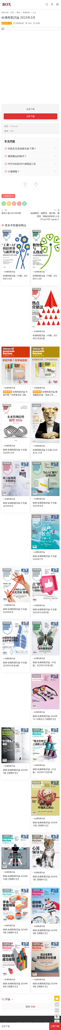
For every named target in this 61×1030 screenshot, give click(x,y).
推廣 (38, 23)
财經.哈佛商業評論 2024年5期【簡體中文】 (15, 931)
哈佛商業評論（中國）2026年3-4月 (45, 277)
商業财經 (20, 23)
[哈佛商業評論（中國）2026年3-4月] (45, 249)
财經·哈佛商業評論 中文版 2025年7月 (45, 557)
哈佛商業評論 (8, 196)
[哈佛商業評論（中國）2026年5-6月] (15, 249)
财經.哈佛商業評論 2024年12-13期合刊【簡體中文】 (45, 717)
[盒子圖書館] (6, 4)
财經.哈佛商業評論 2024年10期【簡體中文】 (15, 877)
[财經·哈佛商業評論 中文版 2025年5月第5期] (45, 585)
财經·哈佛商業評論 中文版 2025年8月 (45, 504)
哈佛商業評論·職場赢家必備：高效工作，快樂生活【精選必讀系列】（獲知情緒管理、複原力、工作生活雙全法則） (45, 393)
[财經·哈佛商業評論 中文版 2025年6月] (15, 584)
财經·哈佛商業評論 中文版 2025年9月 (15, 504)
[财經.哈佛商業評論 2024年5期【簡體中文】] (15, 905)
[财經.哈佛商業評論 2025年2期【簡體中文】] (15, 745)
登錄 (33, 1006)
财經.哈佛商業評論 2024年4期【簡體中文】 (45, 931)
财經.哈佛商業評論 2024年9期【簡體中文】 (45, 985)
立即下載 (30, 116)
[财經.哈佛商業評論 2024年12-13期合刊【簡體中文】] (45, 691)
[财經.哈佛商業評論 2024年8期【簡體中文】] (15, 959)
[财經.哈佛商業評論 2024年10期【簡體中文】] (15, 851)
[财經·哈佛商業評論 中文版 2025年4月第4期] (15, 638)
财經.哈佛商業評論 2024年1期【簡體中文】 (45, 878)
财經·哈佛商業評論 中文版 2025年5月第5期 (45, 611)
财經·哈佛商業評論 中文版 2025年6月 (15, 610)
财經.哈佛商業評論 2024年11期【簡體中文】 (45, 824)
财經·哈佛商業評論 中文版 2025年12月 (15, 451)
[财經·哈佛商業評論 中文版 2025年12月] (15, 423)
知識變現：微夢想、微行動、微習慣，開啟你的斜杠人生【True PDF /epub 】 (45, 216)
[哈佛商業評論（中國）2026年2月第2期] (45, 308)
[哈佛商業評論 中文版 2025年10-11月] (45, 423)
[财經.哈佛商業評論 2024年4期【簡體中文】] (45, 905)
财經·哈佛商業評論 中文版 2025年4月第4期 (15, 664)
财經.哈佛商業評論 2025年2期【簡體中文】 (15, 771)
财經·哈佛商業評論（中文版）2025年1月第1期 (44, 770)
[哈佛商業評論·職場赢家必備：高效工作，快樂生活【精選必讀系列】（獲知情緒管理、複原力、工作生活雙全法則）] (45, 366)
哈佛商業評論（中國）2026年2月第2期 (45, 337)
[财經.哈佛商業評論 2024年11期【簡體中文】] (45, 798)
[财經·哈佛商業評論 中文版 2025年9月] (15, 478)
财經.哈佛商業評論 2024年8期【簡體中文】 (15, 985)
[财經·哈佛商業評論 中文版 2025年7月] (45, 531)
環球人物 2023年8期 (11, 213)
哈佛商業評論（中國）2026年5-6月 (15, 277)
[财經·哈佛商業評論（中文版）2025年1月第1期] (45, 744)
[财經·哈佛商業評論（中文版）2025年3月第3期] (45, 638)
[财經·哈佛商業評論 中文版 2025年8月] (45, 478)
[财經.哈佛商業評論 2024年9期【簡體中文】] (45, 959)
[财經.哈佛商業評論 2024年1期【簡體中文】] (45, 852)
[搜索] (46, 4)
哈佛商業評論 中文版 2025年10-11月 (45, 451)
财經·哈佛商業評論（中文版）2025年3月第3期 (44, 664)
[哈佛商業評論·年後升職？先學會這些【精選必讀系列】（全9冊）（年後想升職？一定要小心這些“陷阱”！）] (15, 366)
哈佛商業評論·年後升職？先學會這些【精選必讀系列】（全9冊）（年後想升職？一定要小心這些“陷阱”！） (15, 393)
